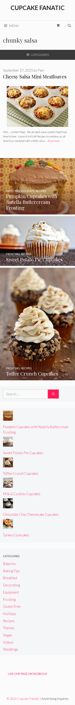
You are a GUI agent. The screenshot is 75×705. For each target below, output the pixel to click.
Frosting (9, 599)
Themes (8, 628)
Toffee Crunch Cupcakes (20, 473)
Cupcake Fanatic (38, 7)
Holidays (9, 614)
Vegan (7, 635)
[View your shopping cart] (58, 26)
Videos (8, 642)
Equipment (11, 592)
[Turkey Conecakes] (8, 526)
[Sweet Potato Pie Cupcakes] (37, 263)
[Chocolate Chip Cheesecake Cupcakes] (8, 506)
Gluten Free (12, 606)
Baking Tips (11, 571)
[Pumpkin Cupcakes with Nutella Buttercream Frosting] (37, 211)
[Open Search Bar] (69, 26)
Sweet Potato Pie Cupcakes (23, 453)
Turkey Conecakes (16, 535)
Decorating (11, 585)
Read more (54, 140)
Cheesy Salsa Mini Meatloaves (34, 76)
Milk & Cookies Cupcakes (21, 494)
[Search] (53, 394)
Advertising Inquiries (55, 698)
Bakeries (9, 564)
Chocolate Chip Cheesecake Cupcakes (31, 514)
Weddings (10, 649)
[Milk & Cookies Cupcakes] (8, 485)
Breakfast (10, 578)
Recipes (9, 621)
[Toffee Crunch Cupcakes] (37, 378)
